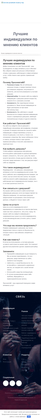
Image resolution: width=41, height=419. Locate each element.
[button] (20, 25)
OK (29, 416)
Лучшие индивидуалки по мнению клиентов (11, 53)
